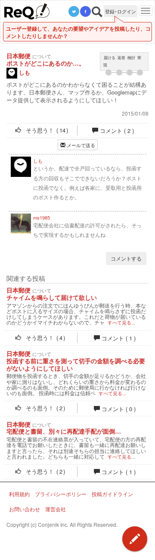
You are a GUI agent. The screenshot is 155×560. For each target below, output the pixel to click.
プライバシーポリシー (61, 493)
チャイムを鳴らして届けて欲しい (51, 297)
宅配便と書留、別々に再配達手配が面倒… (63, 431)
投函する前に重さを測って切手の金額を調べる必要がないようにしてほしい (75, 364)
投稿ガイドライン (112, 493)
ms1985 (41, 217)
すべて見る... (121, 322)
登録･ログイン (120, 11)
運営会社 (55, 509)
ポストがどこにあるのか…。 (45, 63)
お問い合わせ (24, 509)
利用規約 (19, 493)
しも (23, 72)
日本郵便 (18, 55)
